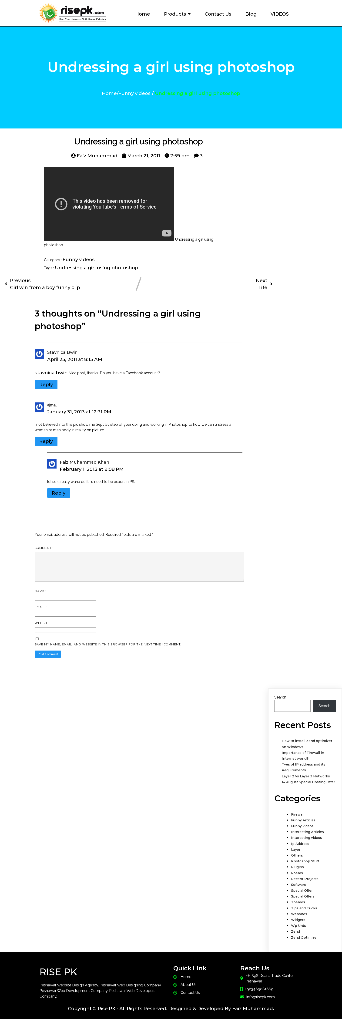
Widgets (298, 920)
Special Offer (302, 890)
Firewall (297, 814)
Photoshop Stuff (305, 861)
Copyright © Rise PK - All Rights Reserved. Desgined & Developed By (149, 1008)
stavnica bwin (62, 352)
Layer (295, 849)
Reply (46, 384)
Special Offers (303, 896)
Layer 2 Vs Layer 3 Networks (306, 776)
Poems (297, 873)
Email (41, 607)
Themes (298, 902)
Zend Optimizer (304, 937)
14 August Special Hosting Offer (308, 782)
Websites (299, 914)
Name (41, 591)
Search (280, 697)
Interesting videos (306, 838)
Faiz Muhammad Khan (84, 462)
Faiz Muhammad (252, 1008)
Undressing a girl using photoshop (96, 267)
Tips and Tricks (304, 908)
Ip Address (300, 844)
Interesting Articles (307, 832)
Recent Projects (305, 879)
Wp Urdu (298, 926)
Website (42, 623)
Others (297, 855)
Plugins (297, 867)
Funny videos (134, 93)
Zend (295, 931)
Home (109, 93)
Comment (44, 548)
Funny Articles (303, 820)
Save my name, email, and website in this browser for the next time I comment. (108, 644)
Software (298, 885)
